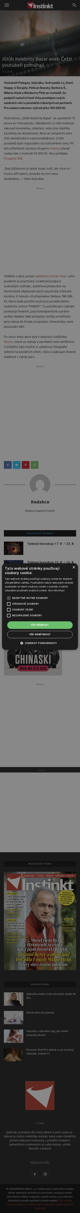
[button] (40, 643)
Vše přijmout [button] (40, 625)
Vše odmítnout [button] (39, 634)
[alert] (40, 606)
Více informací (56, 590)
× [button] (73, 567)
